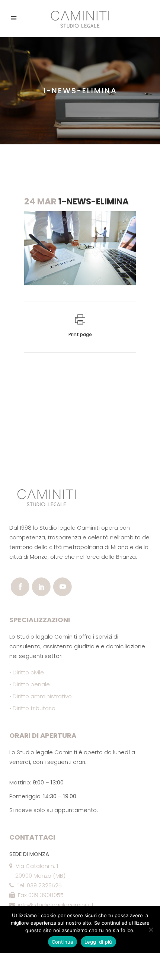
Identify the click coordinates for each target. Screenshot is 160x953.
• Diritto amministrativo (40, 696)
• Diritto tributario (32, 708)
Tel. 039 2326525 (38, 885)
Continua (62, 942)
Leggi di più (98, 942)
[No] (150, 929)
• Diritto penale (29, 684)
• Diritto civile (26, 672)
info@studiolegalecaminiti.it (54, 905)
